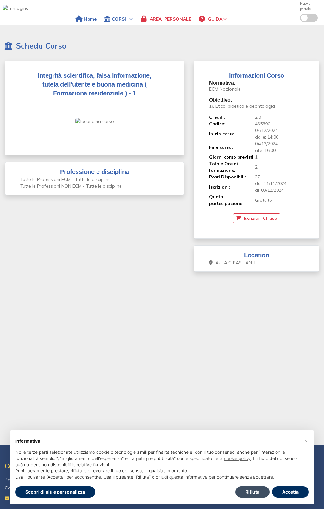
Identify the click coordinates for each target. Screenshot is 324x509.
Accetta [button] (290, 491)
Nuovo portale (305, 6)
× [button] (306, 440)
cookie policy (237, 458)
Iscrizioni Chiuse (260, 218)
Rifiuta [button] (252, 491)
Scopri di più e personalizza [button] (55, 491)
